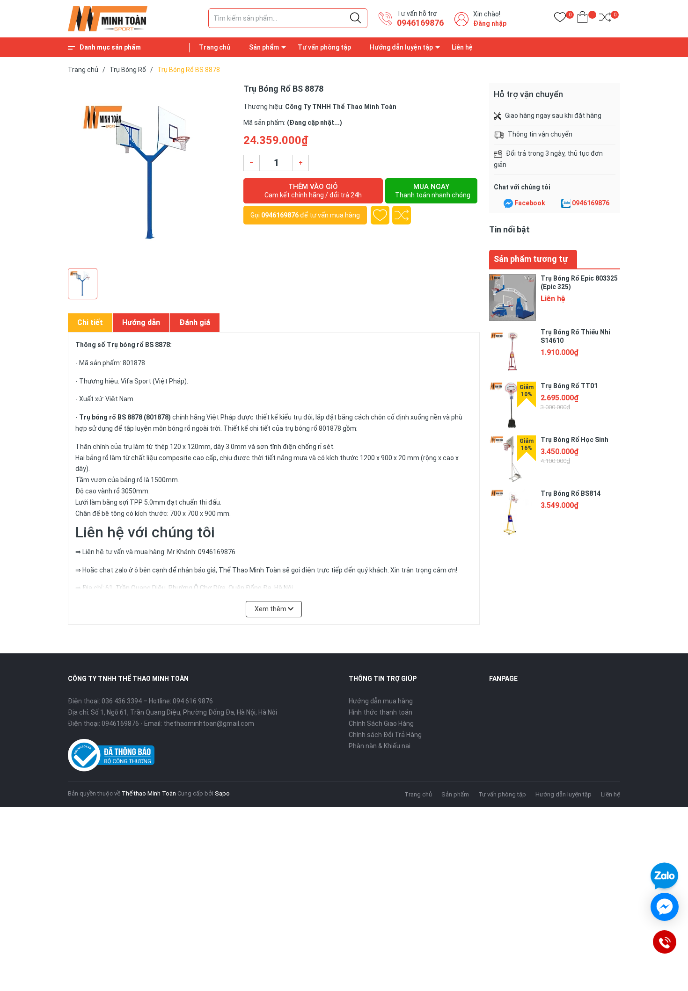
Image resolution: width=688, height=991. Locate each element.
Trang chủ (214, 47)
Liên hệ (462, 47)
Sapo (222, 793)
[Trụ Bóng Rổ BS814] (512, 512)
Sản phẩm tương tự (531, 259)
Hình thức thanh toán (380, 712)
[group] (151, 173)
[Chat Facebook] (508, 203)
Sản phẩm (264, 47)
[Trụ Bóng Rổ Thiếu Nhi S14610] (512, 351)
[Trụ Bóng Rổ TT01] (512, 405)
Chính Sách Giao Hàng (381, 723)
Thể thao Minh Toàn (149, 793)
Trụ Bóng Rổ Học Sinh (574, 439)
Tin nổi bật (509, 229)
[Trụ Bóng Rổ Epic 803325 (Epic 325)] (512, 297)
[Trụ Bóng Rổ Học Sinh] (512, 458)
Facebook (529, 203)
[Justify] (355, 18)
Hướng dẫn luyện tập (401, 47)
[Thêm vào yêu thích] (380, 215)
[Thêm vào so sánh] (401, 215)
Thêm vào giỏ (313, 190)
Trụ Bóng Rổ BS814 (570, 493)
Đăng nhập (489, 23)
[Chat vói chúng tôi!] (665, 907)
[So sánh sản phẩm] (605, 19)
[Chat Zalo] (566, 203)
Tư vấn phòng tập (324, 47)
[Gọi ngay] (664, 942)
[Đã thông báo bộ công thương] (111, 754)
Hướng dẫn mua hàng (381, 701)
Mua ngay (432, 190)
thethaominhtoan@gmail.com (208, 723)
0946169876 (420, 23)
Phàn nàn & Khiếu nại (379, 746)
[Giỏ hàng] (582, 19)
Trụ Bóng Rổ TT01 (569, 386)
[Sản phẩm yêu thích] (560, 19)
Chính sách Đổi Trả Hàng (385, 734)
